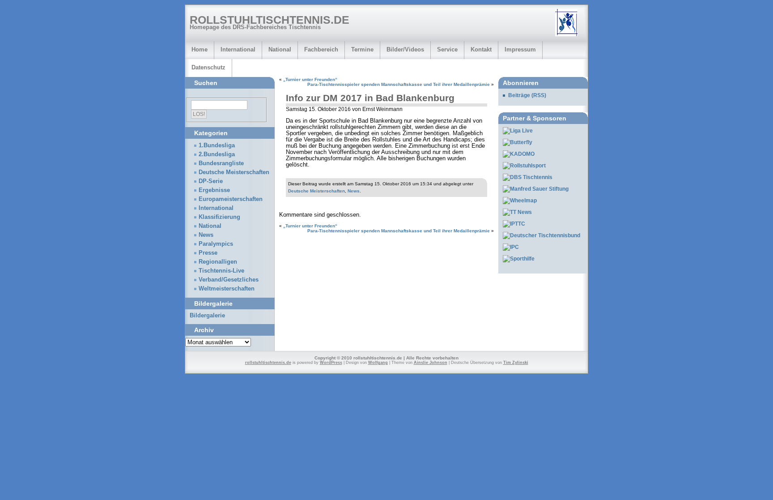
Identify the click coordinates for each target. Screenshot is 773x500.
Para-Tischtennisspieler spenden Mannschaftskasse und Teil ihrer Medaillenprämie (398, 84)
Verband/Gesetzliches (229, 280)
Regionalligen (218, 262)
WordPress (331, 362)
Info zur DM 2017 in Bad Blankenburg (370, 98)
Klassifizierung (219, 217)
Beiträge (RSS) (527, 95)
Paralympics (216, 244)
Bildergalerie (207, 315)
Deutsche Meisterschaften (316, 190)
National (279, 49)
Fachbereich (321, 49)
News (354, 190)
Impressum (520, 49)
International (238, 49)
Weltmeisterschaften (227, 289)
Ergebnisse (214, 190)
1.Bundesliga (217, 145)
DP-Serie (211, 181)
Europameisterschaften (231, 199)
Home (199, 49)
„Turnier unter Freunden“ (310, 79)
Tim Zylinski (515, 362)
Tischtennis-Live (221, 271)
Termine (362, 49)
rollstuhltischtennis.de (269, 19)
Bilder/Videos (405, 49)
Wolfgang (378, 362)
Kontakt (481, 49)
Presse (208, 253)
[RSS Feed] (569, 23)
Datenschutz (208, 67)
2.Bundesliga (217, 154)
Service (447, 49)
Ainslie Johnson (430, 362)
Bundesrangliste (221, 163)
